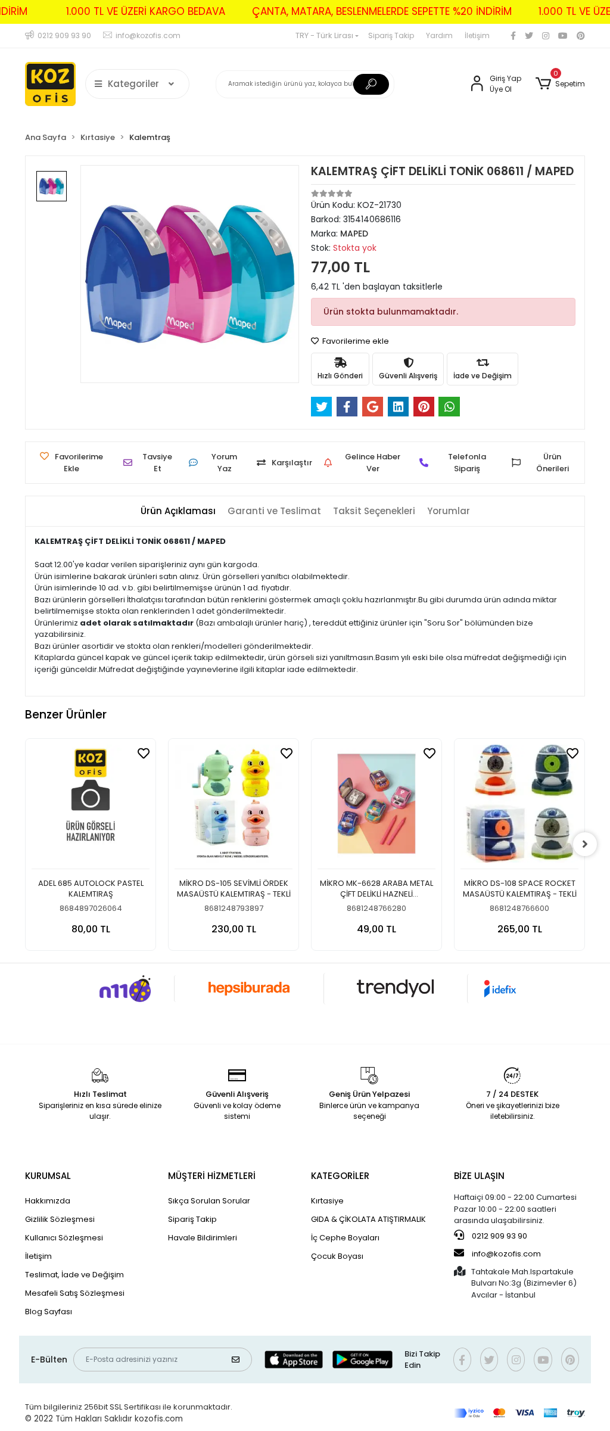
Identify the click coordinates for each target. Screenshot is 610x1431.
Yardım (439, 35)
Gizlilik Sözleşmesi (60, 1219)
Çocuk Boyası (337, 1256)
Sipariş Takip (391, 35)
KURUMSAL (48, 1175)
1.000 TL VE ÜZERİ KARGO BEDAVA (145, 11)
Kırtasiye (327, 1200)
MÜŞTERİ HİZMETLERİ (212, 1175)
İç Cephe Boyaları (345, 1237)
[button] (560, 84)
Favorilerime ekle (354, 341)
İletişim (477, 35)
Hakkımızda (47, 1200)
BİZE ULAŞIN (479, 1175)
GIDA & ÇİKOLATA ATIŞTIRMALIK (368, 1219)
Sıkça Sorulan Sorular (209, 1200)
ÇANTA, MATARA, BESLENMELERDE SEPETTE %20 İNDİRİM (382, 11)
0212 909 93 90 (498, 1236)
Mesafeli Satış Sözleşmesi (75, 1293)
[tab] (178, 511)
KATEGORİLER (340, 1175)
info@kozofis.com (506, 1253)
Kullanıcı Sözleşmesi (64, 1237)
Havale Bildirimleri (202, 1237)
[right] (585, 844)
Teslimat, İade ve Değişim (74, 1274)
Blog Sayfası (48, 1311)
